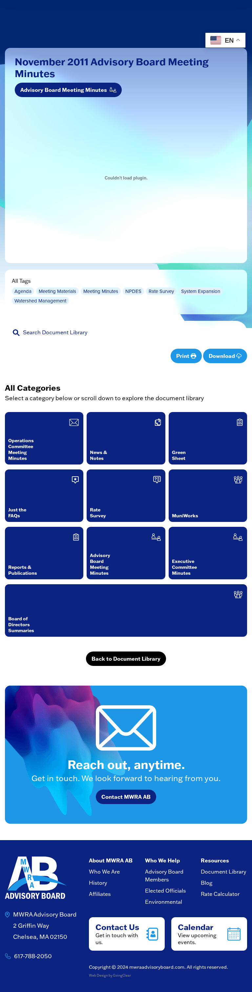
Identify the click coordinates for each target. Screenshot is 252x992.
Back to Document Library (126, 658)
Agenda (23, 291)
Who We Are (104, 871)
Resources (215, 860)
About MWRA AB (111, 860)
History (98, 882)
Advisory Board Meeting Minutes (65, 90)
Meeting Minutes (100, 291)
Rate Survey (161, 291)
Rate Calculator (220, 894)
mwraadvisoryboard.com (156, 967)
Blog (206, 882)
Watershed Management (40, 300)
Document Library (223, 871)
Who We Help (162, 860)
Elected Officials (165, 890)
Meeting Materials (57, 291)
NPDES (133, 291)
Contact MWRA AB (126, 797)
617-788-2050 (33, 956)
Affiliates (100, 894)
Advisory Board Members (164, 875)
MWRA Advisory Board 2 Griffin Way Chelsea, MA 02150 (44, 925)
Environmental (163, 902)
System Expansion (200, 291)
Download (222, 356)
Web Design (98, 975)
